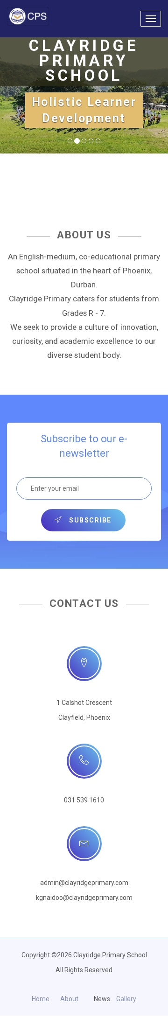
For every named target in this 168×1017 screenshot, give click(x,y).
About (69, 999)
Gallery (126, 999)
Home (40, 999)
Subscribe (89, 520)
